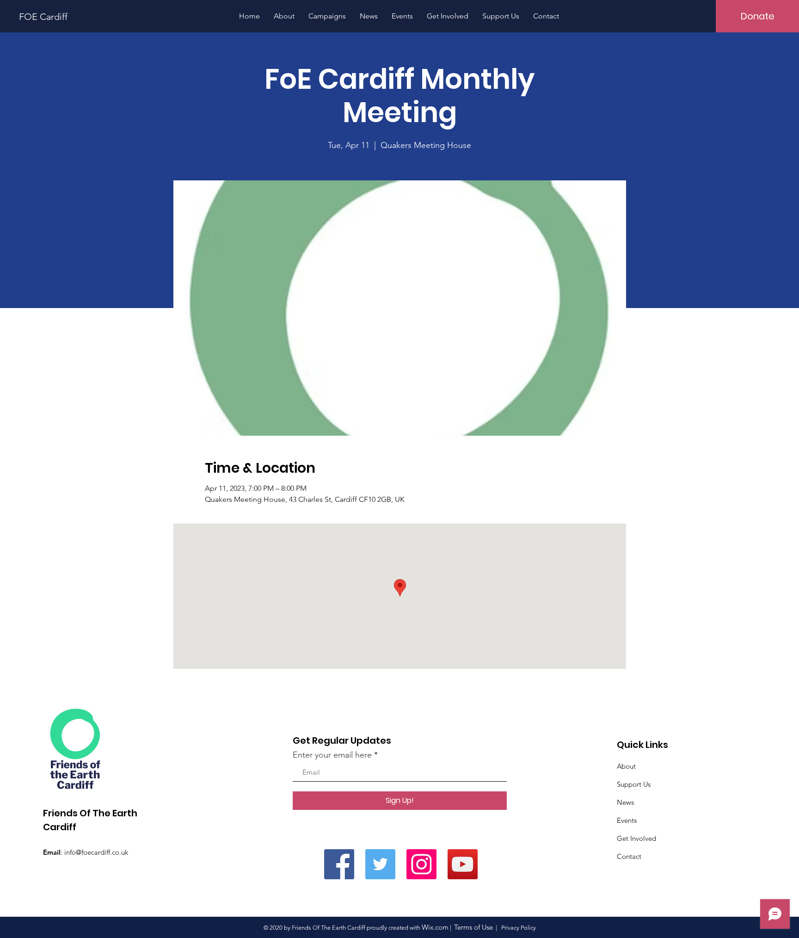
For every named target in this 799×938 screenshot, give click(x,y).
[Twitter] (380, 864)
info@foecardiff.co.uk (96, 852)
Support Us (634, 784)
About (626, 766)
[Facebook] (339, 864)
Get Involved (636, 838)
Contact (629, 856)
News (625, 802)
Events (627, 820)
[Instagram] (421, 864)
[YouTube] (463, 864)
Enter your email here (332, 755)
